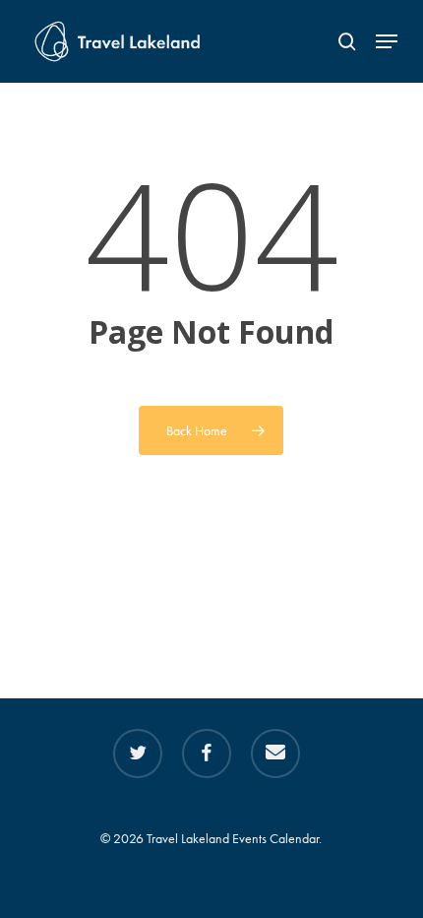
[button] (386, 41)
